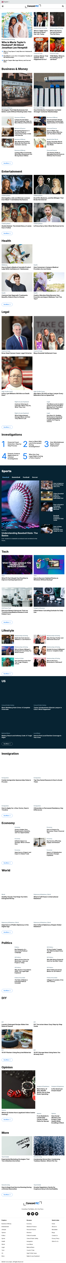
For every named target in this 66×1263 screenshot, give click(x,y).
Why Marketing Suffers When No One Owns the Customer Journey (22, 143)
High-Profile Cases (7, 391)
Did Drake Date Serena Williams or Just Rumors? (23, 638)
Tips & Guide (5, 1156)
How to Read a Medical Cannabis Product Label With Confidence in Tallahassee (16, 268)
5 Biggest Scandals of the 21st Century (55, 980)
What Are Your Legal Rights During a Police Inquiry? (36, 456)
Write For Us (55, 1241)
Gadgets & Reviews (39, 608)
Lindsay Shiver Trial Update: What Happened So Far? (41, 57)
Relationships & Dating (8, 39)
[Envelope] (36, 1213)
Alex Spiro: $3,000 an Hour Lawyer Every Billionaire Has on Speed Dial (48, 394)
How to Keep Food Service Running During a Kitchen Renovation (16, 1188)
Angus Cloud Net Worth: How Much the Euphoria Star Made (54, 143)
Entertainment (5, 1226)
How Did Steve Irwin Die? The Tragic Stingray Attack (23, 662)
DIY (3, 1022)
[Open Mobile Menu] (2, 6)
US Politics (50, 947)
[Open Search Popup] (63, 6)
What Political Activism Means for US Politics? (54, 970)
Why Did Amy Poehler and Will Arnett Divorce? (55, 638)
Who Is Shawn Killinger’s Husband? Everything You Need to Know (23, 650)
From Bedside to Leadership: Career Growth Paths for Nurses (43, 1118)
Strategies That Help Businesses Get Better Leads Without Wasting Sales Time (16, 111)
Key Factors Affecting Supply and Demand (54, 841)
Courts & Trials (38, 53)
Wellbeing (4, 265)
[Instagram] (28, 1213)
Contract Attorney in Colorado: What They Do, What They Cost (23, 405)
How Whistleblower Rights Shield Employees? (57, 444)
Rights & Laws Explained (22, 401)
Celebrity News (6, 195)
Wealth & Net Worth (52, 139)
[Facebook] (32, 1213)
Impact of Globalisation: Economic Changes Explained (54, 854)
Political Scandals (20, 977)
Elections (29, 1232)
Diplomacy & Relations (40, 894)
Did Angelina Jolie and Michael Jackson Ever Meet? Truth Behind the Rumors (16, 199)
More (7, 1256)
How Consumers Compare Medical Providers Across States (46, 268)
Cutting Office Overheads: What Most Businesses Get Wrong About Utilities (23, 154)
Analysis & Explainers (43, 1086)
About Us (54, 1226)
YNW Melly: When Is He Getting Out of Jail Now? (57, 57)
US (2, 1253)
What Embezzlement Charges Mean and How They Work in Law (22, 417)
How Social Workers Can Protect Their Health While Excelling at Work (57, 1119)
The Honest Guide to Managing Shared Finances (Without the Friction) (55, 154)
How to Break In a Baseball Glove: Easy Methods (58, 507)
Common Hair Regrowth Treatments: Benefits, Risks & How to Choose (15, 296)
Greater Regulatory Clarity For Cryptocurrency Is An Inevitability (46, 1188)
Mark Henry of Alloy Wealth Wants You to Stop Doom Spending (43, 1091)
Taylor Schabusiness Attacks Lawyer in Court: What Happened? (48, 708)
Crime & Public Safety (8, 705)
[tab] (6, 477)
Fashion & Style (19, 658)
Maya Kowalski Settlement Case (45, 353)
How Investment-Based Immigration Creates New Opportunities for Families (55, 121)
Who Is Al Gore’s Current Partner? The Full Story (56, 32)
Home (53, 1223)
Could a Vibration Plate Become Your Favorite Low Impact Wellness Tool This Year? (48, 297)
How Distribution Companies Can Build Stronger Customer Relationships (47, 111)
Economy (17, 827)
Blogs (53, 1232)
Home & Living (38, 1156)
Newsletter (55, 1229)
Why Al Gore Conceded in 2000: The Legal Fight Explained (23, 971)
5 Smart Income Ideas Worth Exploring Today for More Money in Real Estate (23, 121)
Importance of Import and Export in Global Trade (23, 853)
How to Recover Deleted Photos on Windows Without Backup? (46, 579)
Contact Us (55, 1235)
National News (6, 733)
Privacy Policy (55, 1238)
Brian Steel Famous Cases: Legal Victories (17, 353)
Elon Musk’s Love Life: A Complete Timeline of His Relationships (18, 56)
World (3, 894)
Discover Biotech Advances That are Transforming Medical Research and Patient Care (15, 612)
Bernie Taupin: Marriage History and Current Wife (17, 61)
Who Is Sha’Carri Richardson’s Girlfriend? (54, 661)
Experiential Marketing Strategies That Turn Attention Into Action (15, 1160)
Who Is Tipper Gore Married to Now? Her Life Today (41, 32)
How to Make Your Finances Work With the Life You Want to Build (54, 132)
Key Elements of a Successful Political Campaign (21, 951)
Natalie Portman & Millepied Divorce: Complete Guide (55, 650)
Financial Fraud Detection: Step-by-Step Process (15, 444)
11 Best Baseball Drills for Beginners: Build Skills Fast (58, 496)
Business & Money (7, 108)
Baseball (4, 530)
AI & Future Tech (6, 608)
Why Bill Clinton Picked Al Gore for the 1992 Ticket (55, 960)
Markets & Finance (20, 128)
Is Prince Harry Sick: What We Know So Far (49, 226)
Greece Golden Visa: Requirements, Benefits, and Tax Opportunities (22, 831)
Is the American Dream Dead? (57, 1089)
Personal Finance (52, 128)
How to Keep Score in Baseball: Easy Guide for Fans (58, 529)
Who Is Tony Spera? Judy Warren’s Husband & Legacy (18, 52)
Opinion (4, 1110)
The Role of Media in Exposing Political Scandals (21, 981)
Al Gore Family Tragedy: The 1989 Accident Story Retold (55, 951)
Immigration (5, 777)
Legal (48, 401)
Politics (17, 947)
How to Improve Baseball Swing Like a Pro (58, 485)
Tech (3, 575)
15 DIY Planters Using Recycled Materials (16, 1052)
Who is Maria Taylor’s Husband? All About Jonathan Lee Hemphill (14, 45)
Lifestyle (4, 1229)
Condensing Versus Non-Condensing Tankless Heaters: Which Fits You (47, 1160)
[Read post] (8, 121)
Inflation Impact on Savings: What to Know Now (22, 842)
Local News (37, 733)
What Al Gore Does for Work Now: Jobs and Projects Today (22, 961)
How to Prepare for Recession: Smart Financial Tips (55, 831)
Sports (3, 1238)
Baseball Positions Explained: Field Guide (58, 518)
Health (36, 265)
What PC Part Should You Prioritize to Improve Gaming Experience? (15, 579)
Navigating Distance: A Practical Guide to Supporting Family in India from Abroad (23, 133)
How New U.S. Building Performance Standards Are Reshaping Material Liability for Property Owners (54, 418)
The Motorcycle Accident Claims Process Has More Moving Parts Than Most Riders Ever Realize (55, 406)
